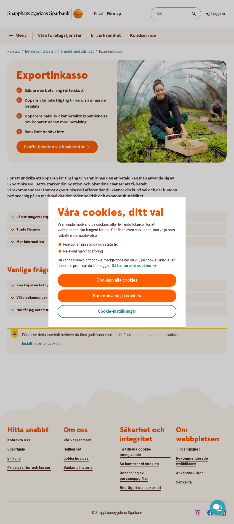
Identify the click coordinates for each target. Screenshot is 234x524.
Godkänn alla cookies (117, 280)
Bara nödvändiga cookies (117, 296)
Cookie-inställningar (117, 311)
